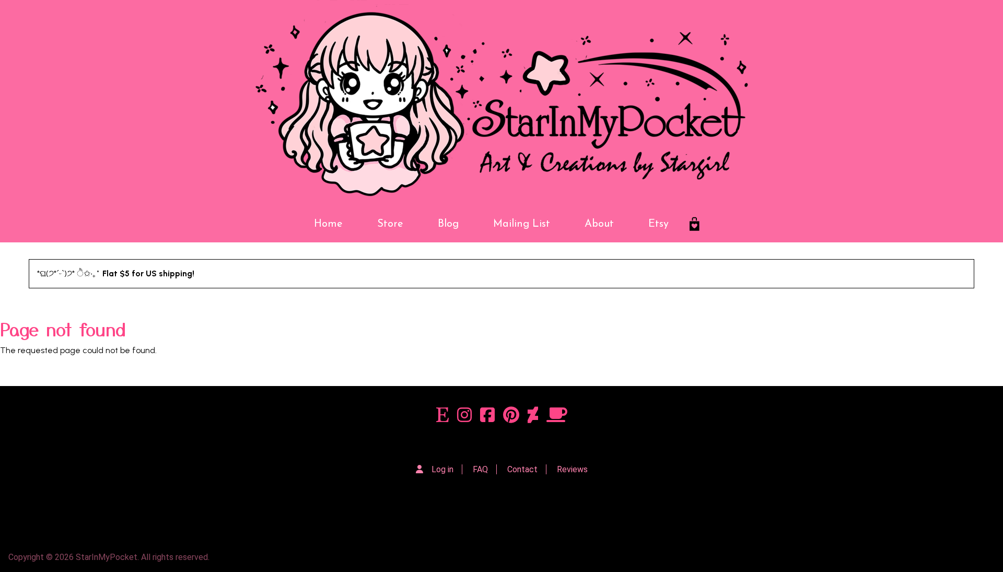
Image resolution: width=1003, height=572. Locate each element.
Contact (522, 469)
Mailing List (521, 224)
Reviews (572, 469)
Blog (448, 224)
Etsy (658, 224)
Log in (442, 469)
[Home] (501, 103)
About (599, 224)
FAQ (480, 469)
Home (328, 224)
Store (390, 224)
